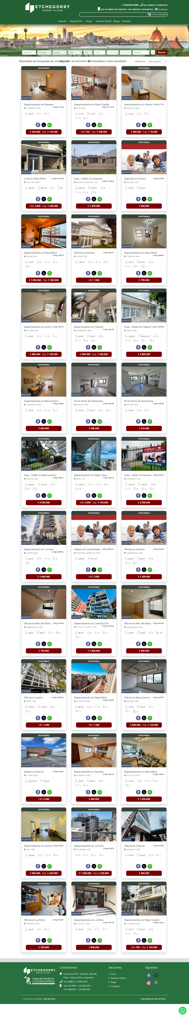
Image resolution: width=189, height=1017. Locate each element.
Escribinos (162, 9)
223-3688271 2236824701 (155, 5)
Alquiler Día (76, 21)
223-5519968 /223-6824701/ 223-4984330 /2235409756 (126, 9)
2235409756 (84, 989)
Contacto (126, 21)
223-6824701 (84, 985)
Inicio (113, 974)
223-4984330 (70, 989)
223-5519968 (70, 985)
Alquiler (62, 21)
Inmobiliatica (38, 999)
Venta (89, 21)
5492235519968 (130, 5)
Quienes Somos (103, 21)
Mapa (117, 21)
